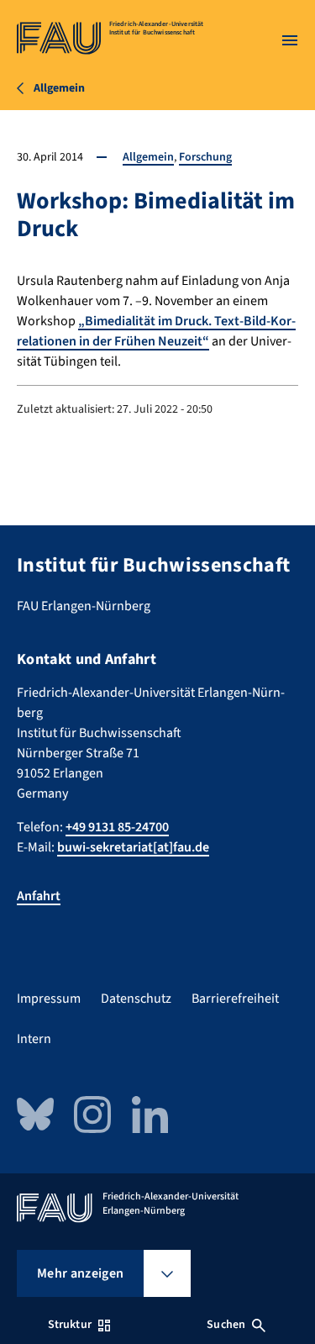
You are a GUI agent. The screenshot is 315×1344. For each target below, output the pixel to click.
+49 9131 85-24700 (117, 827)
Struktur (70, 1324)
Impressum (49, 998)
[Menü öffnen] (289, 40)
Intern (34, 1039)
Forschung (205, 157)
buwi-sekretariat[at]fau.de (133, 847)
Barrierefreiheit (235, 998)
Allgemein (148, 157)
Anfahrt (38, 896)
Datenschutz (136, 998)
